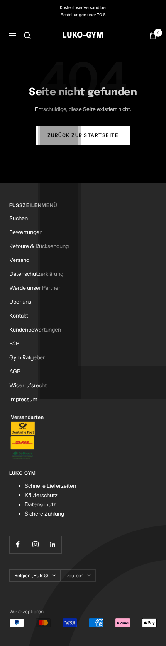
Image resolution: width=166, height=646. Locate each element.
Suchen (18, 218)
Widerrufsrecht (28, 385)
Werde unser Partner (34, 287)
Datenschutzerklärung (36, 273)
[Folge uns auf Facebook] (18, 544)
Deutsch (74, 575)
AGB (14, 371)
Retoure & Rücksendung (39, 246)
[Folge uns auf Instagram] (35, 544)
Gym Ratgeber (27, 357)
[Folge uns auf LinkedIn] (52, 544)
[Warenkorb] (153, 35)
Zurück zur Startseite (83, 135)
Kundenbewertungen (35, 329)
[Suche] (27, 35)
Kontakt (18, 315)
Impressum (23, 399)
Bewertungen (25, 232)
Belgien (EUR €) (31, 575)
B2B (14, 343)
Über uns (20, 301)
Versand (19, 259)
